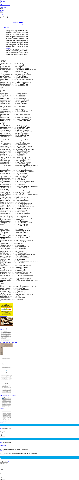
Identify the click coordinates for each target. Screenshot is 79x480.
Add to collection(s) (3, 12)
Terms (3, 450)
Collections (4, 7)
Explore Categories (2, 1)
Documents (1, 445)
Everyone (2, 434)
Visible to (1, 433)
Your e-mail (1, 469)
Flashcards (1, 7)
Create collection (3, 436)
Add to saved (7, 12)
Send (3, 479)
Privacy (1, 450)
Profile (1, 11)
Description (3, 430)
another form (7, 461)
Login (1, 4)
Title (0, 429)
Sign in (1, 428)
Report (1, 448)
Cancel (1, 479)
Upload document (2, 5)
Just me (2, 435)
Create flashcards (7, 5)
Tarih (2, 14)
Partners (3, 448)
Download (1, 422)
